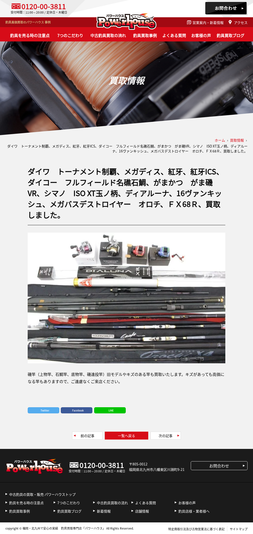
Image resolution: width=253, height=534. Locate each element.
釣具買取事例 (145, 35)
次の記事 (165, 435)
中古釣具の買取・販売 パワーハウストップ (42, 494)
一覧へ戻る (126, 435)
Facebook (78, 410)
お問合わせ (226, 8)
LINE (111, 410)
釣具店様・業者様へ (194, 511)
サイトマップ (239, 529)
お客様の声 (201, 35)
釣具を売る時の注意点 (30, 35)
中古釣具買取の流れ (108, 35)
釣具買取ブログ (230, 35)
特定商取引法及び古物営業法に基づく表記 (196, 529)
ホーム (220, 140)
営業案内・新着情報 (208, 22)
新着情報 (104, 511)
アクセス (241, 22)
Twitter (45, 410)
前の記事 (87, 435)
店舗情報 (142, 511)
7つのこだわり (70, 35)
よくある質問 (174, 35)
